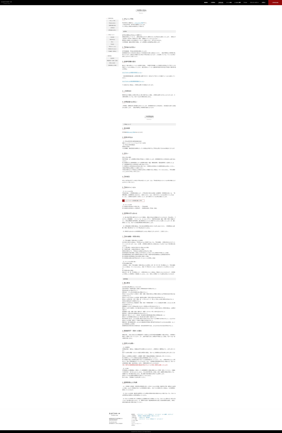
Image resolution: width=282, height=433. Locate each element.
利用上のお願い (112, 63)
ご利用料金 (213, 2)
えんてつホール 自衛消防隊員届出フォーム (132, 81)
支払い (112, 41)
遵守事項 (148, 417)
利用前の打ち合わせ (112, 48)
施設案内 (206, 2)
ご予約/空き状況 (275, 2)
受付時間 (112, 37)
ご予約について (142, 417)
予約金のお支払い (112, 23)
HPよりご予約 (112, 20)
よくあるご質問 (237, 2)
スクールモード (158, 414)
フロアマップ (170, 414)
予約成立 (112, 44)
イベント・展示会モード (149, 414)
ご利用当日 (112, 27)
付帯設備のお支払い (112, 30)
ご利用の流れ (220, 2)
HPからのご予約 (131, 132)
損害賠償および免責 (112, 65)
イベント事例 (229, 2)
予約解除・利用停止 (112, 51)
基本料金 (140, 415)
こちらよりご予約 (138, 22)
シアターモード (140, 414)
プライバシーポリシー (254, 2)
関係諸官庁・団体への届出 (112, 60)
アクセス (245, 2)
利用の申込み (112, 39)
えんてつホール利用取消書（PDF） (134, 200)
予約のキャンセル (112, 46)
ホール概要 (164, 414)
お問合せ (263, 2)
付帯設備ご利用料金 (146, 415)
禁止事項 (112, 58)
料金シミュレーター (155, 415)
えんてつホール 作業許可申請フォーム (131, 72)
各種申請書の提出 (112, 25)
